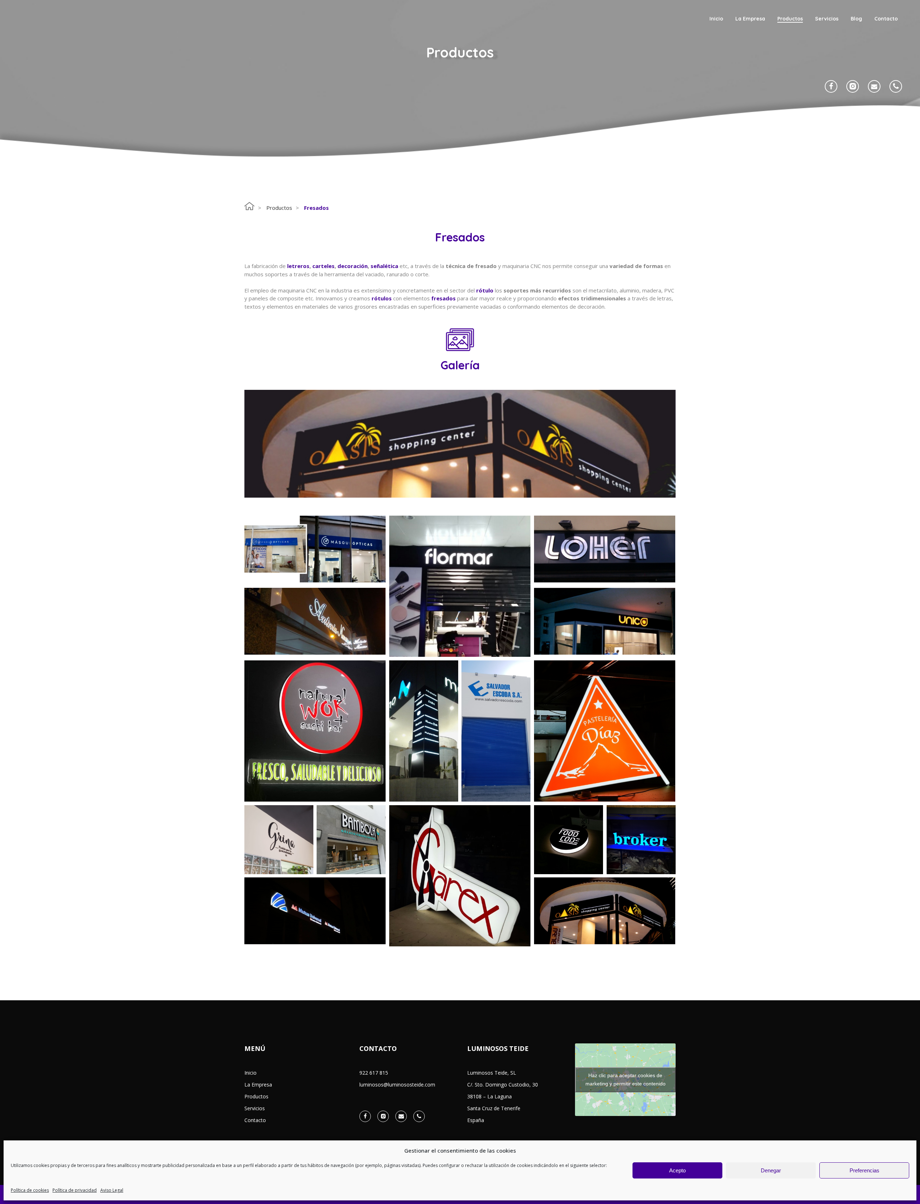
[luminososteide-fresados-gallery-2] (315, 621)
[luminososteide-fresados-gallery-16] (459, 875)
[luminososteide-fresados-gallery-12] (495, 733)
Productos (279, 207)
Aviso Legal (111, 1190)
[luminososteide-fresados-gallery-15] (604, 549)
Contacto (255, 1120)
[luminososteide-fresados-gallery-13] (604, 731)
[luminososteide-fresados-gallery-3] (459, 586)
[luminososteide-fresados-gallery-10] (568, 839)
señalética (384, 265)
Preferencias (864, 1170)
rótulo (484, 290)
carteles (323, 265)
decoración (352, 265)
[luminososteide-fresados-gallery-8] (351, 839)
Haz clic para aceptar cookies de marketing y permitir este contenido (625, 1079)
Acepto (677, 1170)
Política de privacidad (74, 1190)
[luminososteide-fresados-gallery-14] (315, 910)
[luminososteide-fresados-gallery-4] (604, 910)
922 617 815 (373, 1072)
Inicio (250, 1072)
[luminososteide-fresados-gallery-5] (604, 621)
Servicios (254, 1108)
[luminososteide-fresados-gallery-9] (315, 731)
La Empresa (258, 1084)
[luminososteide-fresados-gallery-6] (423, 733)
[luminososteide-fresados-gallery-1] (315, 549)
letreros (298, 265)
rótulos (382, 298)
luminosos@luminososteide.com (397, 1084)
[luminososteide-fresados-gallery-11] (641, 839)
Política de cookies (30, 1190)
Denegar (771, 1170)
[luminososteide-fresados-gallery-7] (278, 839)
